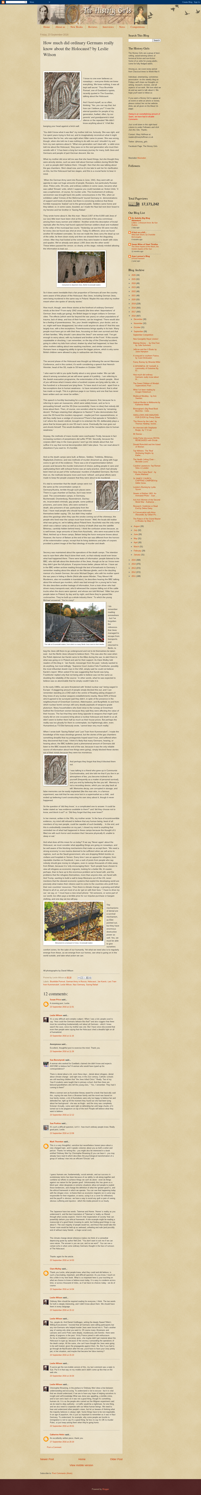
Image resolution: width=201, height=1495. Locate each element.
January (137, 555)
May (136, 538)
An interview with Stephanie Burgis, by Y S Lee (145, 429)
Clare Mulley (55, 1269)
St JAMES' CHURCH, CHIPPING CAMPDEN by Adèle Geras (145, 480)
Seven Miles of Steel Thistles (145, 244)
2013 (134, 568)
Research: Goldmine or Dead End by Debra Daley (145, 507)
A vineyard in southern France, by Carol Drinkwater (146, 357)
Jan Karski (102, 981)
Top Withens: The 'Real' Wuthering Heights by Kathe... (143, 453)
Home (46, 27)
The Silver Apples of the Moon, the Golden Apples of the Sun (145, 248)
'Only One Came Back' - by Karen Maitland (144, 473)
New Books (76, 27)
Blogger (105, 1489)
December (138, 319)
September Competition (143, 335)
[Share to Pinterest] (90, 977)
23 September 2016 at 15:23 (62, 1355)
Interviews (108, 27)
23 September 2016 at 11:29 (62, 1051)
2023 (134, 287)
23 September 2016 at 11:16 (62, 1036)
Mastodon (141, 158)
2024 (134, 283)
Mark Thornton (56, 1142)
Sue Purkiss (55, 1123)
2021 (134, 295)
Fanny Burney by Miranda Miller (146, 362)
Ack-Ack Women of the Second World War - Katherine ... (146, 501)
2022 (134, 291)
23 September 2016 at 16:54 (62, 1376)
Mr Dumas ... (138, 434)
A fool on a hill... (139, 232)
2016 (134, 316)
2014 (134, 564)
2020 (134, 299)
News (122, 27)
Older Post (116, 1459)
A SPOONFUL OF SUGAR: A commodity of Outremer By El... (145, 368)
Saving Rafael (92, 985)
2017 (134, 312)
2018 (134, 308)
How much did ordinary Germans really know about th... (146, 377)
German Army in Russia (76, 981)
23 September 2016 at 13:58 (62, 1133)
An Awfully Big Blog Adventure (141, 219)
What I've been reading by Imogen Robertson (144, 391)
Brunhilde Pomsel (57, 981)
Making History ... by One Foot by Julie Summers (146, 344)
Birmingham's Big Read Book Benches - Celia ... (145, 410)
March (137, 546)
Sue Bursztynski (57, 1060)
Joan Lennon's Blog (141, 256)
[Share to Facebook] (87, 977)
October (137, 327)
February (138, 551)
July (136, 530)
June (136, 534)
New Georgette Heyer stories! (145, 339)
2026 (134, 275)
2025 (134, 279)
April (136, 542)
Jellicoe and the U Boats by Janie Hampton (145, 350)
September (139, 331)
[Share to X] (84, 977)
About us (60, 27)
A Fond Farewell (138, 259)
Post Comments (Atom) (62, 1473)
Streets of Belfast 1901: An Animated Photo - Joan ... (145, 494)
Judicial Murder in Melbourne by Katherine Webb (146, 403)
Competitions (138, 27)
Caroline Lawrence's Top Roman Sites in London (146, 467)
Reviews (92, 27)
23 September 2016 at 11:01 (62, 1007)
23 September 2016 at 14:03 (62, 1260)
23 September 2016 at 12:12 (62, 1115)
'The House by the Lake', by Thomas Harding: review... (145, 422)
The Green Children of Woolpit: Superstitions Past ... (146, 384)
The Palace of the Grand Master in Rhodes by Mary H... (147, 520)
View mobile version (81, 1465)
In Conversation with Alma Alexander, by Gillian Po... (145, 513)
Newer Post (47, 1459)
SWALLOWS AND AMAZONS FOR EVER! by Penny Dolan (146, 416)
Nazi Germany (79, 985)
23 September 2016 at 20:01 (62, 1426)
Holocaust (92, 981)
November (138, 323)
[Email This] (79, 977)
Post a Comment (54, 1447)
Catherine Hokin (57, 1434)
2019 (134, 304)
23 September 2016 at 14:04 (62, 1289)
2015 (134, 560)
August (137, 526)
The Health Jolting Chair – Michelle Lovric (144, 460)
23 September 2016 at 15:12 (62, 1310)
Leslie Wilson (66, 985)
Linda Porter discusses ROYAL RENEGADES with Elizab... (146, 439)
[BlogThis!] (81, 977)
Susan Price (55, 1000)
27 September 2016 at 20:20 (62, 1442)
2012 (134, 572)
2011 (134, 576)
